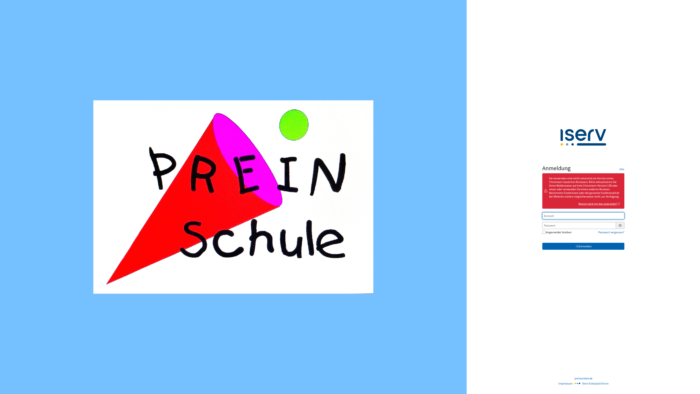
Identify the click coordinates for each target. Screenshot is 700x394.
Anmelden (585, 246)
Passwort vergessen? (611, 232)
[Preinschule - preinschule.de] (233, 197)
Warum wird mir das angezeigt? (597, 204)
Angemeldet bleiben (558, 232)
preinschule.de (583, 378)
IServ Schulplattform (595, 383)
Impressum (565, 383)
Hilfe (621, 169)
